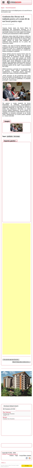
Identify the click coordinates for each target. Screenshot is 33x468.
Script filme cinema (25, 455)
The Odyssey (7, 412)
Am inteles (27, 465)
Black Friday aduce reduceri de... (21, 362)
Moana (5, 417)
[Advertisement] (16, 289)
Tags (16, 455)
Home (2, 7)
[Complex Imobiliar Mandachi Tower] (16, 383)
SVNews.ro (3, 462)
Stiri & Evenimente (11, 7)
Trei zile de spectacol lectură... (11, 359)
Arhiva (12, 455)
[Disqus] (16, 162)
